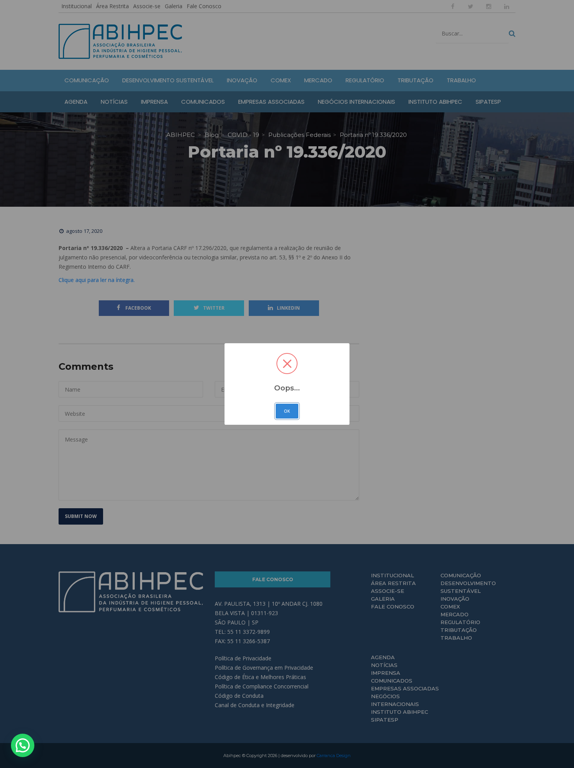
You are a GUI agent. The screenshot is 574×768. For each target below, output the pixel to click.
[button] (22, 745)
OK (287, 411)
